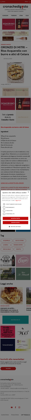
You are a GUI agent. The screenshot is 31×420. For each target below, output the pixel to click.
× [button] (28, 192)
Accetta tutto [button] (15, 218)
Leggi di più (18, 200)
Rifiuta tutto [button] (15, 222)
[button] (15, 227)
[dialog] (15, 210)
